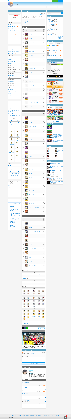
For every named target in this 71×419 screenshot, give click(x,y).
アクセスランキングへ (59, 57)
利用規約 (45, 415)
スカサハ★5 (30, 34)
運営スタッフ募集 (26, 415)
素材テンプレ (12, 210)
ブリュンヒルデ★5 (31, 42)
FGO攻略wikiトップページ (27, 323)
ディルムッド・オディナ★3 (33, 248)
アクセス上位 (51, 43)
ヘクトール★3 (31, 244)
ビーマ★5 (30, 89)
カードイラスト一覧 (14, 124)
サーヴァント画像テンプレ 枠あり (15, 215)
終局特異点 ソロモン (11, 75)
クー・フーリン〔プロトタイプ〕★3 (34, 231)
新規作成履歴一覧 (60, 38)
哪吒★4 (30, 160)
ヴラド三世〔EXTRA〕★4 (32, 139)
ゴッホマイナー (52, 19)
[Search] (62, 13)
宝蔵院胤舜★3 (31, 257)
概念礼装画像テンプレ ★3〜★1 (14, 219)
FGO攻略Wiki (17, 4)
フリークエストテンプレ (14, 209)
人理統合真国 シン (11, 93)
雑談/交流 (10, 187)
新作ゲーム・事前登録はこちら (54, 114)
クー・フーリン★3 (31, 223)
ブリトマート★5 (31, 85)
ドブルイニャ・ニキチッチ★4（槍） (34, 207)
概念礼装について (11, 165)
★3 (10, 122)
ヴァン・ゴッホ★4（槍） (32, 211)
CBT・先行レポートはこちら (54, 121)
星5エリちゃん (51, 28)
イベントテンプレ (12, 206)
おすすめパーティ (11, 32)
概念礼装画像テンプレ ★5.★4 (14, 218)
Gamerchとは (20, 415)
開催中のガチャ (10, 49)
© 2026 (9, 417)
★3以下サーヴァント (27, 24)
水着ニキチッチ (52, 21)
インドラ (51, 33)
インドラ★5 (30, 98)
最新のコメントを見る (34, 363)
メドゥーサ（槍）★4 (32, 147)
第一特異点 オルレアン (11, 61)
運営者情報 (58, 415)
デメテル (51, 20)
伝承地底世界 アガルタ (11, 81)
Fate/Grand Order (54, 62)
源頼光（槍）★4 (31, 152)
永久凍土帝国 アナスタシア (12, 89)
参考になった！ (42, 14)
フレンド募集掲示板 (53, 24)
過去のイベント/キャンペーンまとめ (13, 51)
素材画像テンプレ (12, 221)
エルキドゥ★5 (31, 55)
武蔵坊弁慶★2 (31, 227)
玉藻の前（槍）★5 (31, 51)
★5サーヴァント (26, 21)
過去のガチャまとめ (11, 53)
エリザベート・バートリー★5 (33, 102)
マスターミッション (11, 28)
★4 (39, 274)
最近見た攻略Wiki (59, 107)
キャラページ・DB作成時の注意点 (15, 203)
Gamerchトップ (14, 415)
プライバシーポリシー (51, 415)
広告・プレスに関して (39, 415)
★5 (28, 274)
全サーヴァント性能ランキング (13, 108)
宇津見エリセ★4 (31, 190)
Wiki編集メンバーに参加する (36, 0)
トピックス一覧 (60, 143)
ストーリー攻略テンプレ (13, 226)
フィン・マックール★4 (32, 126)
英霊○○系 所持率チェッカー (12, 177)
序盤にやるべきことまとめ (12, 26)
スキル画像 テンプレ (13, 222)
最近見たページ (50, 107)
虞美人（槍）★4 (31, 194)
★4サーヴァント (26, 22)
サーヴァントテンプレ (13, 205)
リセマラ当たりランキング (12, 30)
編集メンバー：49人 (27, 0)
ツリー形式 (32, 353)
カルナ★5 (30, 38)
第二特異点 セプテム (11, 63)
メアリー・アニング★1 (32, 265)
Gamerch (10, 1)
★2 (14, 122)
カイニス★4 (30, 186)
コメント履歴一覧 (60, 36)
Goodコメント (59, 43)
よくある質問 (10, 24)
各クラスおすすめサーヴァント (13, 113)
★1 (18, 122)
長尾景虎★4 (30, 177)
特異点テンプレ (12, 225)
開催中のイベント (11, 47)
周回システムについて (11, 34)
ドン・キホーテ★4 (31, 203)
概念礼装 (24, 278)
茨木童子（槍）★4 (31, 169)
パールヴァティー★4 (32, 156)
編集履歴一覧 (60, 37)
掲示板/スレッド (10, 185)
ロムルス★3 (30, 240)
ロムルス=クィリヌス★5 (32, 68)
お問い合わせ (32, 415)
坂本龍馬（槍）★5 (31, 81)
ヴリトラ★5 (30, 72)
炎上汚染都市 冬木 (11, 59)
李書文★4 (30, 130)
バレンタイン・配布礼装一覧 (14, 173)
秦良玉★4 (30, 173)
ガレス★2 (30, 261)
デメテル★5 (30, 106)
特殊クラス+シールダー (17, 144)
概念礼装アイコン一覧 (14, 175)
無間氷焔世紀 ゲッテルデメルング (13, 91)
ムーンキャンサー (11, 153)
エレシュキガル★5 (31, 59)
